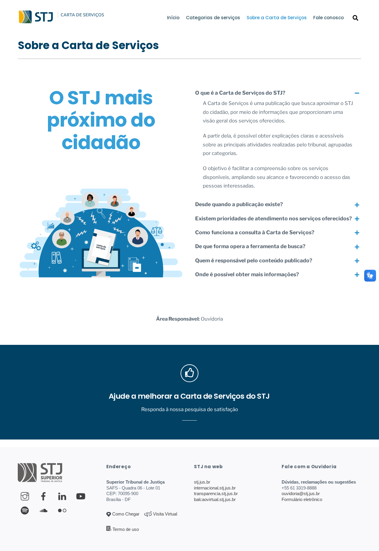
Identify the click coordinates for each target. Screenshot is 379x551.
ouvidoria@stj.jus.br (301, 493)
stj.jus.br (202, 481)
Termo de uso (126, 529)
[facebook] (44, 496)
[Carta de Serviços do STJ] (36, 22)
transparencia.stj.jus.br (216, 493)
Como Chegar (125, 513)
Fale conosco (328, 17)
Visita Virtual (164, 513)
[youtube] (82, 496)
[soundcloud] (44, 510)
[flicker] (63, 510)
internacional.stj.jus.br (215, 487)
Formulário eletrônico (302, 499)
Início (173, 17)
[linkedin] (63, 496)
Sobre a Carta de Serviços (277, 17)
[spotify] (26, 510)
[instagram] (26, 496)
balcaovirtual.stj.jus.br (215, 499)
